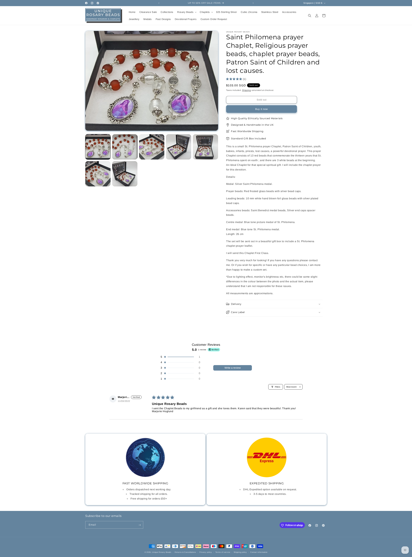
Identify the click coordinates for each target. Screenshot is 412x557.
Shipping (246, 90)
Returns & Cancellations (185, 552)
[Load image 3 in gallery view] (151, 147)
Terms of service (222, 552)
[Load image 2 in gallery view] (124, 147)
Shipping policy (240, 552)
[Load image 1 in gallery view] (98, 147)
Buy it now (261, 109)
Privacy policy (205, 552)
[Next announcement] (253, 3)
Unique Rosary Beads (161, 552)
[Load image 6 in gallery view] (98, 173)
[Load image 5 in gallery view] (205, 147)
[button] (186, 12)
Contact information (258, 552)
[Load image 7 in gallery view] (124, 173)
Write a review (233, 367)
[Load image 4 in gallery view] (178, 147)
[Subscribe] (139, 525)
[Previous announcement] (158, 3)
